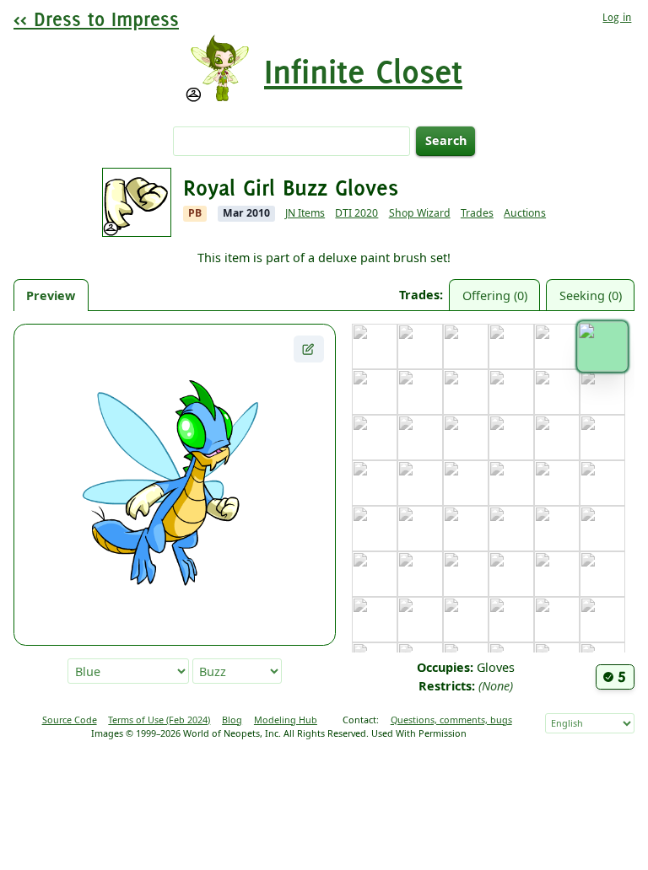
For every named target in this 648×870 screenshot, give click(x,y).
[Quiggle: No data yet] (557, 619)
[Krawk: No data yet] (511, 528)
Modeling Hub (285, 719)
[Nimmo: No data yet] (602, 574)
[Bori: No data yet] (511, 346)
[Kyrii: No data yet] (557, 528)
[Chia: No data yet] (374, 392)
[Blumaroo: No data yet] (466, 346)
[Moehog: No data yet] (511, 574)
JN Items (305, 213)
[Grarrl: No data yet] (511, 437)
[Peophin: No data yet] (420, 619)
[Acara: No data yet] (374, 346)
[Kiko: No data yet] (602, 483)
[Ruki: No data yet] (602, 619)
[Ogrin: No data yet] (374, 619)
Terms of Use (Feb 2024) (159, 719)
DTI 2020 (356, 213)
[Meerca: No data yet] (466, 574)
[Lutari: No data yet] (420, 574)
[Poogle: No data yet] (466, 619)
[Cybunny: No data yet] (466, 392)
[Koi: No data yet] (374, 528)
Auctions (525, 213)
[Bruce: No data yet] (557, 346)
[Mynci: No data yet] (557, 574)
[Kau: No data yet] (557, 483)
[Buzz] (602, 346)
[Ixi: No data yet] (374, 483)
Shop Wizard (420, 213)
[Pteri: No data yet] (511, 619)
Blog (232, 719)
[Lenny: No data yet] (602, 528)
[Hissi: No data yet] (602, 437)
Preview (50, 295)
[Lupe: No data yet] (374, 574)
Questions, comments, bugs (451, 719)
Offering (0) (494, 295)
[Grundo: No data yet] (557, 437)
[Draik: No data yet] (511, 392)
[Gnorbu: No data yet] (466, 437)
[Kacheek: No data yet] (511, 483)
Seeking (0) (590, 295)
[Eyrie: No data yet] (602, 392)
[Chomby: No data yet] (420, 392)
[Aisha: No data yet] (420, 346)
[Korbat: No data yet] (420, 528)
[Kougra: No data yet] (466, 528)
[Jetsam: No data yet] (420, 483)
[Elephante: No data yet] (557, 392)
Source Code (69, 719)
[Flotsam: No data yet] (374, 437)
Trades (477, 213)
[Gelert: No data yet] (420, 437)
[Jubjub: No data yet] (466, 483)
